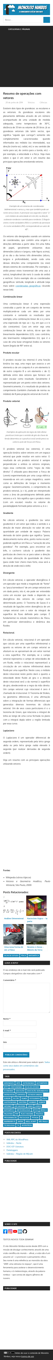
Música (43, 1110)
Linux (30, 1106)
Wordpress (27, 1125)
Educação (20, 1091)
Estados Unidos (35, 1095)
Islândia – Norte (14, 1143)
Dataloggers (12, 1150)
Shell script (31, 1121)
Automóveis (41, 1083)
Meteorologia (23, 1110)
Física (23, 956)
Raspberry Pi (9, 1121)
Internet (8, 1106)
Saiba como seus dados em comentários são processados (26, 1066)
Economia (8, 1091)
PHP (16, 1114)
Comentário (9, 980)
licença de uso (27, 1356)
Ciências (43, 102)
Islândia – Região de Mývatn (20, 1154)
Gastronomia (10, 1102)
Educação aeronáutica (37, 1091)
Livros (38, 1106)
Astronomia (28, 1083)
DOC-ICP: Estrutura (15, 1146)
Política (39, 1114)
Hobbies (32, 1102)
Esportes (21, 1095)
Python (35, 1118)
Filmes (24, 1098)
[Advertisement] (26, 60)
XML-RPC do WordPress (17, 1139)
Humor (42, 1102)
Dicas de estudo (11, 956)
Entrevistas (9, 1095)
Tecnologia (9, 1125)
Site (5, 1042)
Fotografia (34, 1098)
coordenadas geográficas (28, 285)
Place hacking (27, 1114)
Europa (7, 1098)
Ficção (16, 1098)
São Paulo (43, 1121)
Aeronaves (9, 1083)
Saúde (20, 1121)
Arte (18, 1083)
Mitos (35, 1110)
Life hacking (19, 1106)
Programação (10, 1118)
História (23, 1102)
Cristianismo (16, 1087)
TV (18, 1125)
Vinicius (31, 102)
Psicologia (24, 1118)
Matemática (34, 956)
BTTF (6, 1087)
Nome (6, 1018)
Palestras (8, 1114)
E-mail (7, 1030)
